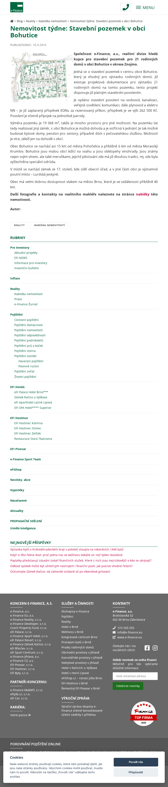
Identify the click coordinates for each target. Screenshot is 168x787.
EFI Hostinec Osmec (27, 428)
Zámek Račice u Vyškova (30, 397)
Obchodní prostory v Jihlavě (80, 652)
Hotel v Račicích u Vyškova (79, 668)
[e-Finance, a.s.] (12, 21)
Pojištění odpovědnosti (29, 335)
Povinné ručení (28, 366)
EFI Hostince (19, 418)
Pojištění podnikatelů (28, 340)
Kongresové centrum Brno (79, 637)
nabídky (142, 194)
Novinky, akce (20, 480)
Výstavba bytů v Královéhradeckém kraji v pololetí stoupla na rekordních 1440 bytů (67, 549)
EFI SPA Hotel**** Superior (32, 408)
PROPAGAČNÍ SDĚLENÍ (26, 521)
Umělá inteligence (23, 528)
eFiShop (16, 469)
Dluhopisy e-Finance (75, 611)
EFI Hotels (17, 387)
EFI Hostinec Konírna (28, 423)
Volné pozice (19, 715)
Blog (20, 21)
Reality (30, 21)
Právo (18, 299)
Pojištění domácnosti (28, 325)
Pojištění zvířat (24, 371)
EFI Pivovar (18, 449)
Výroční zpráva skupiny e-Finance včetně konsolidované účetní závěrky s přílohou (81, 710)
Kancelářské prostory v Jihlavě (81, 657)
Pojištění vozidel (25, 356)
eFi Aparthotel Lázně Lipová (33, 402)
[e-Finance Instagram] (155, 648)
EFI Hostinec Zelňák (27, 433)
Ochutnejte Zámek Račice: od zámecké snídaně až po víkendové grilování (60, 571)
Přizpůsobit (136, 772)
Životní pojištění (25, 377)
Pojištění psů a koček (28, 346)
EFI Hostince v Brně (74, 683)
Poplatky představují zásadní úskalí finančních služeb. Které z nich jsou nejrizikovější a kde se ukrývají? (80, 560)
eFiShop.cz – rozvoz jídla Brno (81, 678)
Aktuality (16, 511)
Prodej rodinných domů (77, 647)
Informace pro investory (30, 263)
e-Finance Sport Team (25, 459)
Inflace (15, 278)
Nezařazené (18, 500)
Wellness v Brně (72, 632)
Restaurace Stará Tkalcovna (33, 439)
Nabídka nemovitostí (53, 21)
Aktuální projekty (25, 253)
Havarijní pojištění (30, 361)
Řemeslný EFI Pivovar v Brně (80, 688)
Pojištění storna (25, 351)
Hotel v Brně (69, 627)
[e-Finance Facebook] (147, 648)
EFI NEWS (20, 258)
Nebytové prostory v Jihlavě (80, 663)
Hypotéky (17, 490)
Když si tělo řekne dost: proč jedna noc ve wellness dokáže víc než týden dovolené (66, 555)
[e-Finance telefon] (125, 7)
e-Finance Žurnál (25, 304)
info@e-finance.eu (129, 632)
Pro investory (19, 247)
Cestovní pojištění (26, 320)
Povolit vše (136, 762)
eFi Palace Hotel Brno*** (31, 392)
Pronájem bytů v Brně (76, 642)
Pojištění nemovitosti (28, 330)
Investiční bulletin (26, 268)
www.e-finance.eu (129, 637)
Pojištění (16, 314)
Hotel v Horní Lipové (75, 673)
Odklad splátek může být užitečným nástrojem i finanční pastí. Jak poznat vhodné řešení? (71, 566)
